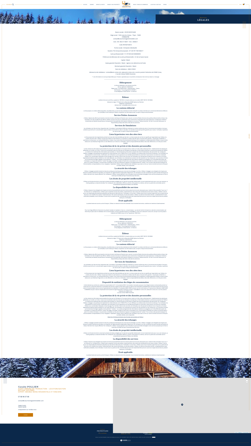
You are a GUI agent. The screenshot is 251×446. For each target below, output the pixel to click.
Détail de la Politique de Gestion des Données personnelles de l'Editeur (125, 317)
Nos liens (143, 437)
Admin (140, 437)
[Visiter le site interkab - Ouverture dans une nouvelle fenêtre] (148, 433)
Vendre (92, 4)
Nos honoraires (123, 437)
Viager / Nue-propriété (113, 4)
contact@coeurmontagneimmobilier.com (31, 401)
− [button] (246, 381)
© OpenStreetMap (245, 432)
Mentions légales (135, 437)
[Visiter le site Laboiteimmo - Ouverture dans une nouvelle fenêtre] (125, 441)
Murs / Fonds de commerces (140, 4)
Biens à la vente (100, 4)
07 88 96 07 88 (23, 396)
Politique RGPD (148, 437)
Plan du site (129, 437)
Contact (249, 136)
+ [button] (246, 379)
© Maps (240, 432)
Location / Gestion (155, 4)
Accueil (85, 4)
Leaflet (236, 432)
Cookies (153, 437)
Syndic (165, 4)
